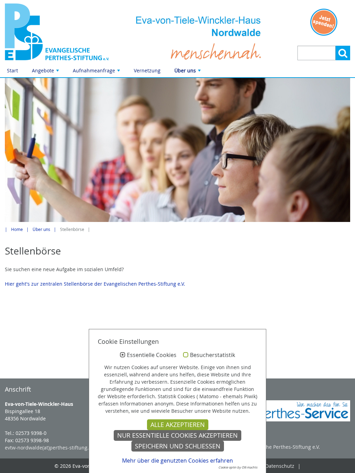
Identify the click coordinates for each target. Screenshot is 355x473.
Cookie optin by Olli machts (237, 467)
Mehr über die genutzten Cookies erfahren (177, 460)
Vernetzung (147, 70)
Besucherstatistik (212, 355)
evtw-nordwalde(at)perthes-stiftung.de (50, 447)
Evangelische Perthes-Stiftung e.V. (281, 447)
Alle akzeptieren (177, 425)
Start (12, 70)
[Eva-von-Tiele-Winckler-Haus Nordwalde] (59, 31)
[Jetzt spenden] (323, 22)
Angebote (46, 72)
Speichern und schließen (177, 446)
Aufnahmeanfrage (97, 72)
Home (17, 229)
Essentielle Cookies (151, 355)
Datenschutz (279, 466)
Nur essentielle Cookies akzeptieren (177, 435)
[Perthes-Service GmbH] (296, 410)
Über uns (188, 72)
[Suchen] (343, 53)
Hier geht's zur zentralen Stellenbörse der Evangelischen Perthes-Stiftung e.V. (95, 283)
